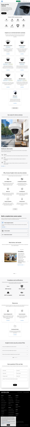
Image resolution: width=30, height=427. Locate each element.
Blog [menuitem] (16, 417)
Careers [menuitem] (17, 411)
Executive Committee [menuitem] (3, 402)
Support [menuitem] (17, 415)
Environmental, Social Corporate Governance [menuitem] (3, 411)
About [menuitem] (2, 397)
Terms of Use (4, 421)
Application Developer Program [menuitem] (11, 403)
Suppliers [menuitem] (2, 415)
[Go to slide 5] (16, 357)
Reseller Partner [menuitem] (10, 397)
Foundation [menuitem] (2, 413)
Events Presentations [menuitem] (11, 412)
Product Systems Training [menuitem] (18, 407)
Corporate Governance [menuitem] (11, 410)
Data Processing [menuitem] (3, 405)
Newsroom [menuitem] (17, 397)
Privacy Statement (8, 422)
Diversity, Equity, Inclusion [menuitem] (3, 408)
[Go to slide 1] (13, 357)
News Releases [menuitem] (17, 402)
